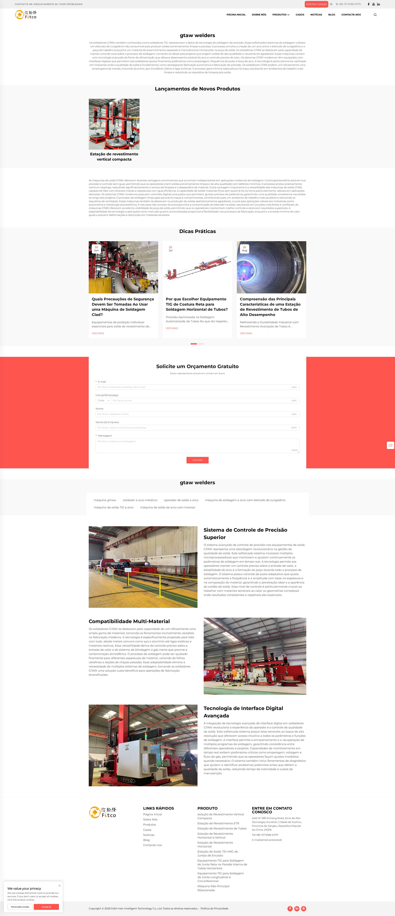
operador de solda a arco (181, 500)
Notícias (316, 14)
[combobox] (103, 400)
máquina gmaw (105, 500)
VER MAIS (98, 333)
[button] (194, 344)
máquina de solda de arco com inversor (167, 507)
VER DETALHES (114, 124)
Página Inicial (236, 14)
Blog (331, 14)
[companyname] (26, 14)
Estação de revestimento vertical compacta (114, 157)
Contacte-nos (351, 14)
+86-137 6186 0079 (350, 4)
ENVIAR (197, 460)
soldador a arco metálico (140, 500)
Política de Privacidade (214, 908)
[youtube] (373, 4)
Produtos (279, 14)
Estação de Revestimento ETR (218, 823)
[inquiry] (390, 445)
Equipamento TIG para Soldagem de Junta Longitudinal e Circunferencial (221, 877)
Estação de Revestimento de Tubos (222, 828)
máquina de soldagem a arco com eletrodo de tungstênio (245, 500)
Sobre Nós (259, 14)
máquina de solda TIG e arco (113, 507)
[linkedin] (378, 4)
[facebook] (368, 4)
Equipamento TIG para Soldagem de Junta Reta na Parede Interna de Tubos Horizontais (222, 864)
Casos (300, 14)
